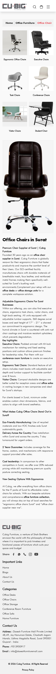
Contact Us (8, 581)
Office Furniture (25, 22)
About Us (7, 576)
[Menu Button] (48, 6)
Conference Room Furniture (16, 608)
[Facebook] (13, 554)
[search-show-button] (34, 6)
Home (9, 22)
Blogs (5, 572)
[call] (24, 554)
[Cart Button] (41, 6)
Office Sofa (8, 613)
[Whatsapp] (19, 554)
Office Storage (10, 604)
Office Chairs (45, 22)
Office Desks (9, 594)
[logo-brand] (14, 7)
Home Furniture (10, 618)
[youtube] (36, 554)
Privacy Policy (28, 670)
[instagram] (30, 554)
